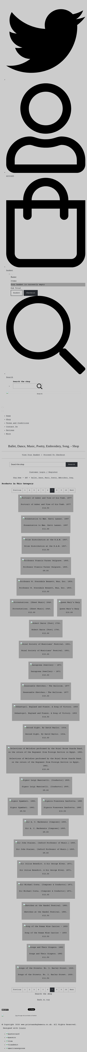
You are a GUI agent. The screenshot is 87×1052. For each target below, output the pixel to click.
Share (16, 1015)
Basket (16, 293)
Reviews (10, 430)
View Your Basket (31, 455)
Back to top (43, 1000)
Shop (8, 420)
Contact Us (12, 427)
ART (26, 478)
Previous (17, 490)
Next (72, 490)
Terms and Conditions (17, 423)
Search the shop (43, 994)
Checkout (30, 293)
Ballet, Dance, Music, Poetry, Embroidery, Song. (52, 478)
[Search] (39, 386)
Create (22, 1028)
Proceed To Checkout (54, 455)
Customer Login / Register (43, 472)
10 (66, 490)
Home (8, 416)
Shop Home (17, 478)
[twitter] (45, 80)
